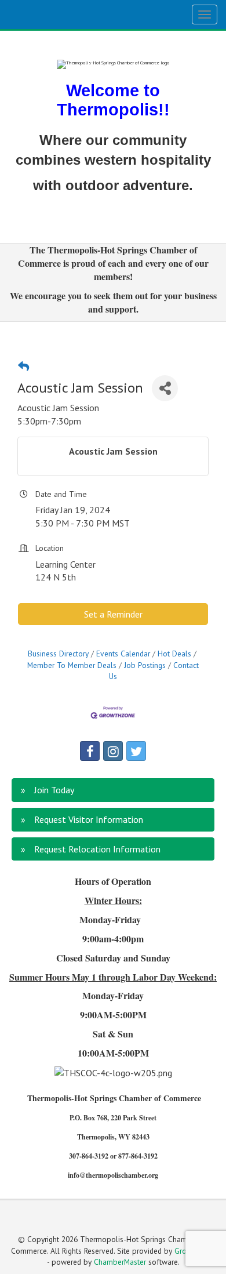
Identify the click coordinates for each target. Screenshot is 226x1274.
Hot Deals (174, 653)
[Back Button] (23, 366)
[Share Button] (165, 388)
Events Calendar (123, 653)
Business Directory (58, 653)
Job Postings (145, 665)
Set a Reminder (113, 614)
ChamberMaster (120, 1262)
